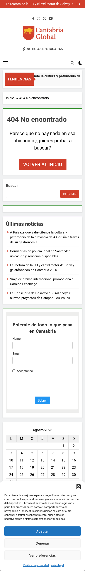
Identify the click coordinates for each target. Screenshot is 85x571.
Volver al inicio (42, 164)
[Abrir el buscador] (72, 63)
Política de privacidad (36, 565)
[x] (44, 18)
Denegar (42, 543)
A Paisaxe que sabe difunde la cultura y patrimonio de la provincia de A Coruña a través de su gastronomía (44, 237)
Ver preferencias (42, 555)
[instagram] (38, 18)
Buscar (12, 185)
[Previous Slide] (73, 4)
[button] (78, 487)
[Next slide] (79, 4)
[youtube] (51, 18)
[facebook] (33, 18)
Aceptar (42, 531)
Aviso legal (57, 565)
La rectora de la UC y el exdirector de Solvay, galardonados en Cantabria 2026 (38, 4)
